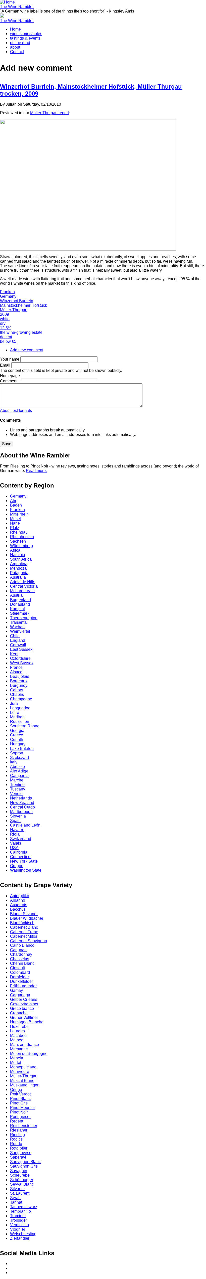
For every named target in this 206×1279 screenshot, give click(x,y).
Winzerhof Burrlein (16, 301)
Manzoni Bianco (24, 1044)
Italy (13, 762)
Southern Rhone (24, 726)
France (16, 667)
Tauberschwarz (23, 1207)
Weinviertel (20, 631)
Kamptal (17, 609)
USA (14, 848)
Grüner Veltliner (24, 1017)
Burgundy (18, 685)
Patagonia (19, 573)
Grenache (19, 1013)
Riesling (17, 1135)
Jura (14, 703)
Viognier (17, 1229)
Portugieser (20, 1116)
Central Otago (22, 807)
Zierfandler (19, 1238)
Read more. (36, 470)
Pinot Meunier (22, 1107)
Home (15, 29)
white (5, 319)
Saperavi (18, 1157)
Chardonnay (21, 954)
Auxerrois (18, 905)
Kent (14, 654)
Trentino (17, 784)
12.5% (5, 328)
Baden (16, 505)
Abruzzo (17, 766)
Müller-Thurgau (13, 310)
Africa (15, 550)
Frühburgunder (23, 986)
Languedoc (20, 708)
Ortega (16, 1089)
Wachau (17, 627)
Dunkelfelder (21, 981)
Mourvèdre (19, 1071)
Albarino (17, 900)
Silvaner (17, 1189)
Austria (16, 595)
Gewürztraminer (24, 1004)
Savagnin (18, 1171)
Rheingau (19, 532)
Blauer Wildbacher (26, 918)
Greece (16, 735)
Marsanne (19, 1049)
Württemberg (21, 546)
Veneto (16, 793)
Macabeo (18, 1035)
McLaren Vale (22, 591)
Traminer (18, 1216)
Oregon (16, 866)
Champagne (21, 699)
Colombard (20, 972)
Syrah (15, 1198)
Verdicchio (19, 1225)
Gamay (16, 990)
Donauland (20, 604)
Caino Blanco (22, 945)
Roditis (16, 1139)
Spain (15, 821)
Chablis (17, 694)
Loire (14, 712)
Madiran (17, 717)
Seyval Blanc (22, 1184)
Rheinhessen (22, 537)
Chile (15, 636)
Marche (16, 780)
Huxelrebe (19, 1026)
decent (6, 337)
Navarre (17, 830)
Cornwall (18, 645)
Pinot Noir (19, 1112)
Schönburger (21, 1180)
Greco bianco (22, 1008)
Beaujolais (19, 676)
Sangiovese (20, 1153)
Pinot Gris (19, 1103)
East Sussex (21, 649)
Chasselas (19, 959)
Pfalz (14, 528)
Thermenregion (23, 618)
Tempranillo (20, 1211)
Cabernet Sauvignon (28, 941)
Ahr (13, 501)
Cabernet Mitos (23, 936)
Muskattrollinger (24, 1085)
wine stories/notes (26, 34)
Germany (8, 296)
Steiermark (19, 613)
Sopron (16, 753)
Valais (15, 843)
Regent (16, 1121)
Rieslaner (18, 1130)
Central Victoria (24, 586)
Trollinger (18, 1220)
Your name (9, 359)
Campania (19, 775)
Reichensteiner (23, 1126)
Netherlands (21, 798)
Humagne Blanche (26, 1022)
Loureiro (17, 1031)
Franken (7, 292)
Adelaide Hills (22, 582)
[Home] (7, 2)
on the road (20, 43)
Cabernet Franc (24, 932)
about (15, 47)
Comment (8, 381)
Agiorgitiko (19, 896)
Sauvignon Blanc (25, 1162)
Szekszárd (19, 757)
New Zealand (22, 803)
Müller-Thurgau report (49, 113)
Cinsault (17, 968)
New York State (24, 861)
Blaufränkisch (22, 923)
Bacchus (18, 909)
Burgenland (20, 600)
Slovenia (18, 816)
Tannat (16, 1202)
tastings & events (25, 38)
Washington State (25, 870)
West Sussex (21, 663)
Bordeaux (18, 681)
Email (5, 365)
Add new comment (26, 350)
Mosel (15, 519)
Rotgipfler (18, 1148)
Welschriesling (23, 1234)
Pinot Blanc (20, 1098)
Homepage (10, 376)
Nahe (15, 523)
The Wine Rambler (17, 7)
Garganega (20, 995)
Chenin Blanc (22, 963)
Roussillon (19, 721)
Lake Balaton (22, 748)
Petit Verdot (20, 1094)
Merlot (15, 1062)
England (17, 640)
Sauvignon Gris (24, 1166)
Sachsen (18, 541)
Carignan (18, 950)
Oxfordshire (20, 658)
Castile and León (25, 825)
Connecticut (20, 857)
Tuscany (17, 789)
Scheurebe (20, 1175)
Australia (18, 577)
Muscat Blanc (22, 1080)
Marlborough (21, 812)
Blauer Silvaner (24, 914)
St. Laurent (19, 1193)
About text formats (16, 410)
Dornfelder (19, 977)
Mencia (16, 1058)
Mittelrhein (19, 514)
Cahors (16, 690)
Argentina (18, 564)
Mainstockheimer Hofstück (23, 305)
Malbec (16, 1040)
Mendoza (18, 568)
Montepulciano (23, 1067)
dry (3, 323)
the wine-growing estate (21, 332)
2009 (4, 314)
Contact (17, 52)
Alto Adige (19, 771)
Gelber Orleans (23, 999)
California (18, 852)
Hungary (17, 744)
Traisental (19, 622)
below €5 (8, 341)
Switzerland (20, 839)
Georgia (17, 730)
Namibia (17, 555)
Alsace (16, 672)
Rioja (15, 834)
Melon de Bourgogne (28, 1053)
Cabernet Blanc (24, 927)
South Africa (21, 559)
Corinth (16, 739)
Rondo (16, 1144)
